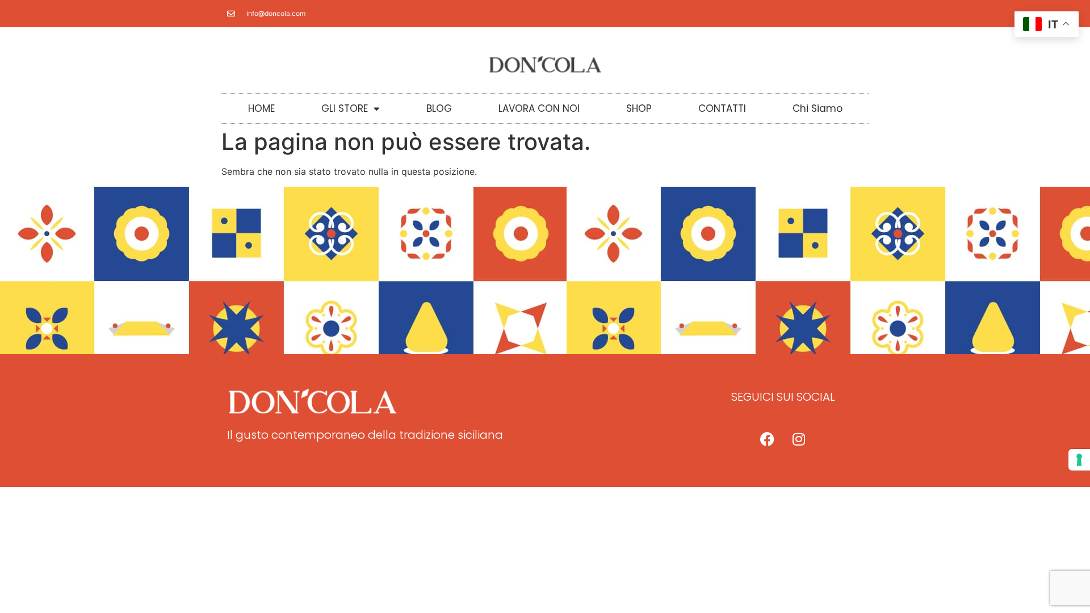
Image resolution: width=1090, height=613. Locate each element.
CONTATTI (722, 108)
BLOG (439, 108)
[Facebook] (767, 439)
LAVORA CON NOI (539, 108)
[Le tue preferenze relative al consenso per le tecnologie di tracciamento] (1079, 460)
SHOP (639, 108)
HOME (261, 108)
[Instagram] (799, 439)
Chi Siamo (817, 108)
